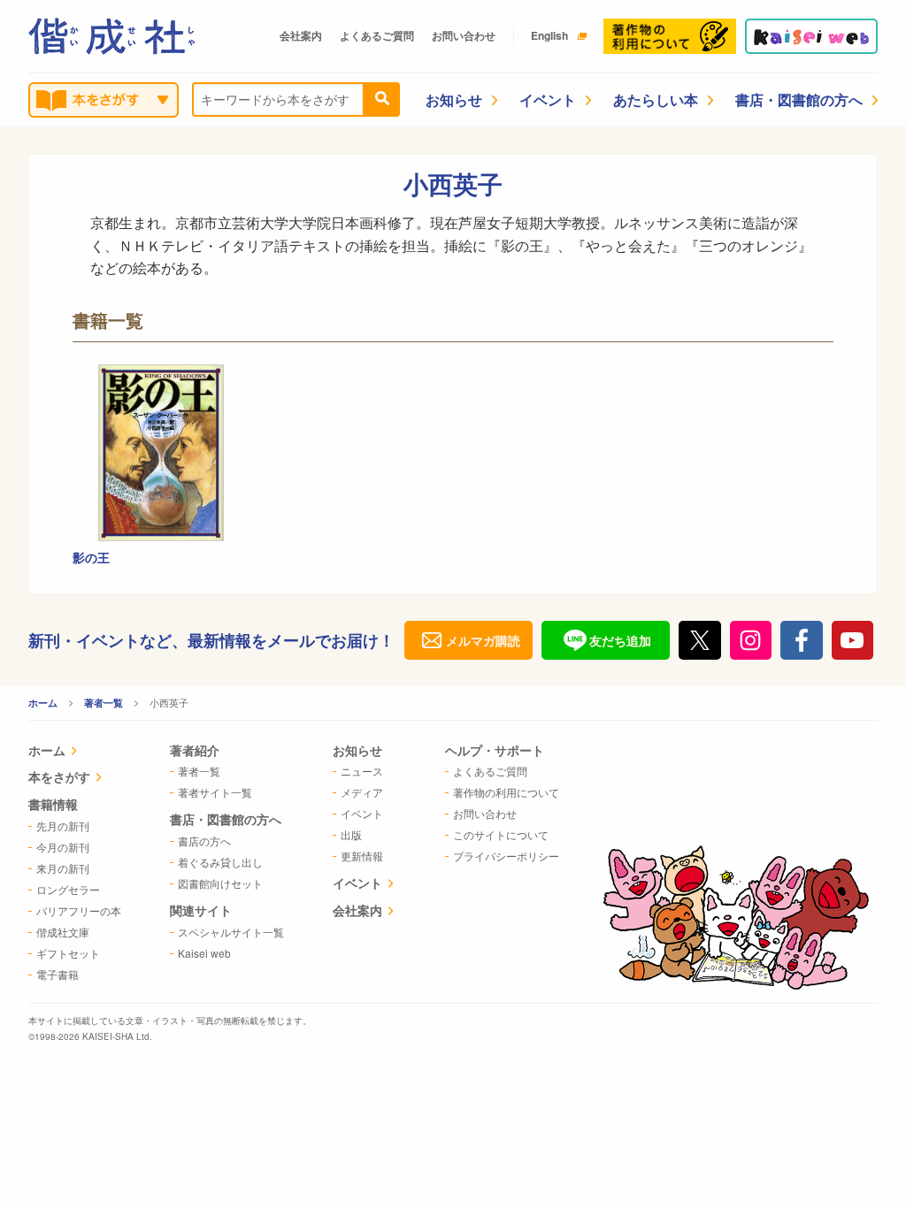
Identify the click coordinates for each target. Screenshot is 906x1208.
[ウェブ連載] (811, 36)
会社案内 (301, 35)
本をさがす (59, 776)
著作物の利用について (506, 791)
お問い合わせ (463, 35)
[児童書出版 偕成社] (111, 36)
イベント (547, 99)
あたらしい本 (655, 99)
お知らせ (454, 99)
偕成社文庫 (62, 931)
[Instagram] (751, 640)
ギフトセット (68, 952)
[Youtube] (853, 640)
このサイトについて (501, 834)
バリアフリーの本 (78, 910)
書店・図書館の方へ (799, 99)
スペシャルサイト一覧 (231, 931)
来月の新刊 (62, 867)
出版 (351, 834)
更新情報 (362, 855)
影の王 (91, 557)
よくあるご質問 (377, 35)
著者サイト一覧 (215, 791)
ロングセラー (68, 889)
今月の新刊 (62, 846)
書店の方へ (204, 840)
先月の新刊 (62, 825)
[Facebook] (801, 640)
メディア (362, 791)
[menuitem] (74, 752)
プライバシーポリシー (506, 855)
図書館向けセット (220, 883)
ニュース (362, 770)
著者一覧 (103, 702)
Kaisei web (204, 952)
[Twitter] (700, 640)
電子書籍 (57, 974)
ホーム (43, 702)
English (549, 35)
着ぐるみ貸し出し (220, 861)
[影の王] (161, 452)
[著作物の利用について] (669, 36)
